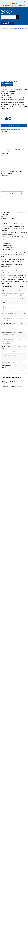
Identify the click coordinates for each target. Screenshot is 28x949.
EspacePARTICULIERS (4, 20)
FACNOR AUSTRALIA (21, 5)
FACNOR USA (14, 5)
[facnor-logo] (10, 11)
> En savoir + (4, 114)
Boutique (3, 26)
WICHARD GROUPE (6, 5)
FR (17, 3)
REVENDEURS (13, 1)
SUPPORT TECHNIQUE (7, 1)
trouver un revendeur (14, 125)
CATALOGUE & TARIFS (13, 3)
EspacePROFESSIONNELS (7, 23)
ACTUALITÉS (18, 1)
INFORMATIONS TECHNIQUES (8, 218)
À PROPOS (22, 1)
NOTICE (3, 220)
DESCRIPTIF (4, 216)
